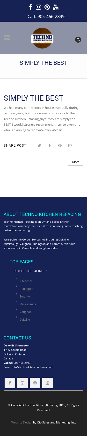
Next (75, 162)
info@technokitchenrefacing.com (32, 367)
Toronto (25, 296)
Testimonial (37, 70)
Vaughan (26, 312)
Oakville (25, 319)
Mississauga (28, 304)
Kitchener (26, 281)
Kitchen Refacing (29, 271)
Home (19, 70)
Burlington (26, 289)
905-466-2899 (22, 362)
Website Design (21, 422)
